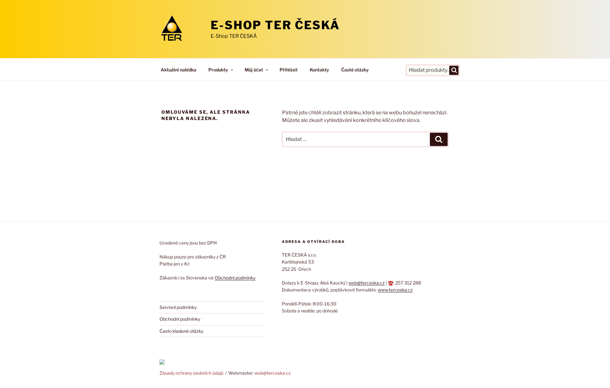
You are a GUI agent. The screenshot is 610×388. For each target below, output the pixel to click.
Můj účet (254, 69)
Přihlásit (289, 69)
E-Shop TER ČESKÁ (275, 25)
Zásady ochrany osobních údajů (191, 373)
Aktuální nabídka (178, 69)
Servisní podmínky (178, 307)
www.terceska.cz (395, 289)
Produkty (218, 69)
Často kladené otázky (181, 331)
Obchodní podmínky (235, 277)
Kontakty (319, 69)
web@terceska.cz (367, 282)
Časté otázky (355, 69)
